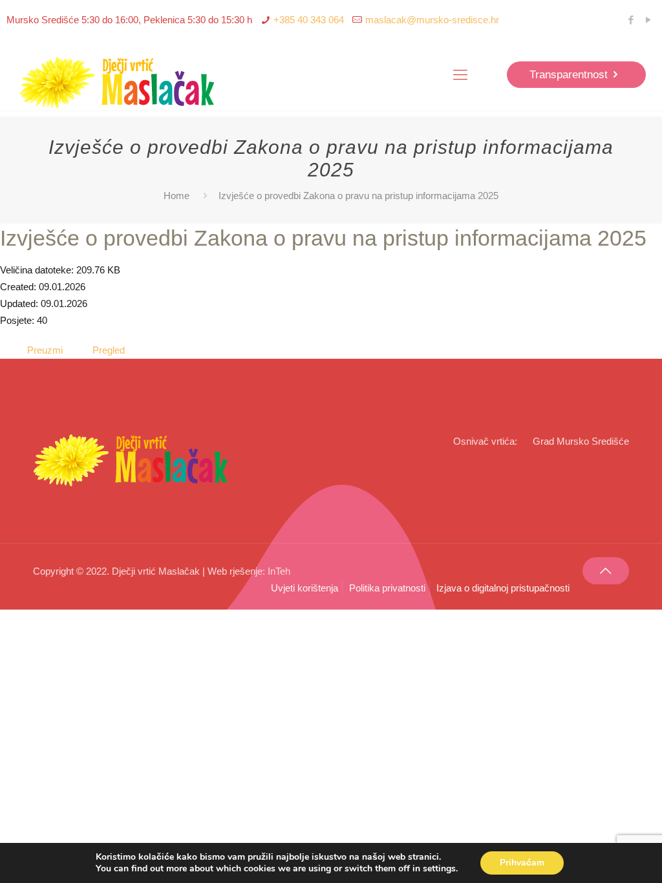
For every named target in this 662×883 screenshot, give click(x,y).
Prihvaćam (522, 862)
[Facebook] (631, 19)
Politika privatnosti (387, 587)
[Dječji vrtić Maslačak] (118, 83)
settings (439, 869)
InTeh (279, 571)
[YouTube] (649, 19)
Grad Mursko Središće (581, 441)
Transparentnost (568, 75)
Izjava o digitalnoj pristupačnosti (503, 587)
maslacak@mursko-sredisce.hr (432, 19)
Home (176, 195)
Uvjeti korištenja (304, 587)
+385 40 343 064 (308, 19)
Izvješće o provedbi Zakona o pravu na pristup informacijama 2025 (323, 238)
